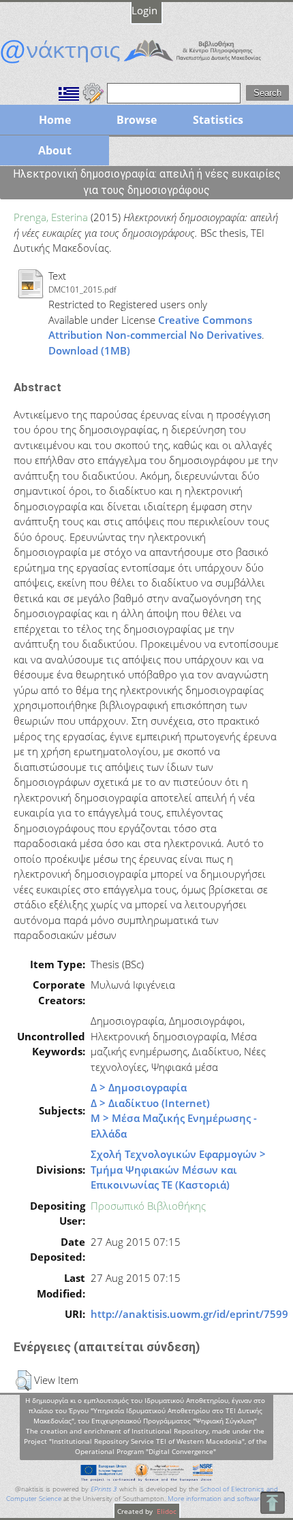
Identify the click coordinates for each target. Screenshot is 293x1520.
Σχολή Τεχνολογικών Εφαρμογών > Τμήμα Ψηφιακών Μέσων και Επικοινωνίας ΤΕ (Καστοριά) (178, 1169)
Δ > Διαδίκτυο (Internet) (150, 1103)
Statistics (218, 119)
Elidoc (165, 1511)
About (55, 150)
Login (144, 10)
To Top (272, 1502)
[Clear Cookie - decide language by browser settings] (93, 92)
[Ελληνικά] (69, 92)
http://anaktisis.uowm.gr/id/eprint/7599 (189, 1314)
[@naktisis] (146, 63)
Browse (137, 119)
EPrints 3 (104, 1489)
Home (55, 119)
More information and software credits (227, 1498)
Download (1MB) (89, 350)
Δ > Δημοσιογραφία (139, 1087)
